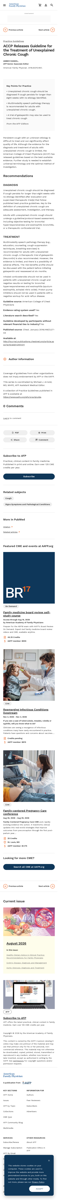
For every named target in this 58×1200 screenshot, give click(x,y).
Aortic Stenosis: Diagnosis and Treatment (25, 968)
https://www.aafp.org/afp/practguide (22, 397)
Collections (8, 1111)
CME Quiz (7, 1117)
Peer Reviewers (33, 1100)
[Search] (52, 5)
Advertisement (29, 13)
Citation (6, 527)
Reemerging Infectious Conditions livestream (25, 711)
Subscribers (32, 1106)
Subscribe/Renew (11, 1142)
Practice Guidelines (13, 41)
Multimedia (8, 1128)
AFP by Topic (9, 1106)
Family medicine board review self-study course (26, 614)
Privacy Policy (38, 1182)
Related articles (10, 532)
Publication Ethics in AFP (36, 1149)
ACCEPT (39, 1189)
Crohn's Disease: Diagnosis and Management (26, 963)
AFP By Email (9, 1153)
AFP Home (8, 1095)
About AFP (31, 1142)
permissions (18, 1061)
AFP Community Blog (13, 1122)
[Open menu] (4, 5)
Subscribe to (14, 1018)
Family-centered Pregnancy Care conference (25, 812)
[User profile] (46, 5)
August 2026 (16, 943)
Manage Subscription (12, 1148)
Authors (30, 1095)
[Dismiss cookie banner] (49, 1160)
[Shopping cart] (40, 5)
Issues (6, 1100)
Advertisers (32, 1111)
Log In (6, 418)
